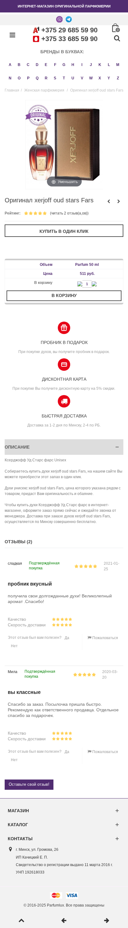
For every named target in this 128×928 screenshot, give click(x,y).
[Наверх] (21, 921)
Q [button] (37, 78)
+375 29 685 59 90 (69, 30)
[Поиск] (116, 38)
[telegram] (68, 19)
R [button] (46, 78)
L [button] (109, 65)
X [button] (99, 78)
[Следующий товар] (106, 921)
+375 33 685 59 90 (69, 39)
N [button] (10, 78)
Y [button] (108, 78)
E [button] (46, 65)
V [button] (82, 78)
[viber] (59, 19)
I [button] (81, 65)
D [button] (37, 65)
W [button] (91, 78)
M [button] (117, 65)
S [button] (55, 78)
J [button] (91, 65)
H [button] (72, 65)
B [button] (19, 65)
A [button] (10, 65)
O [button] (19, 78)
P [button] (28, 78)
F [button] (55, 65)
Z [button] (118, 78)
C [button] (28, 65)
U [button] (72, 78)
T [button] (64, 78)
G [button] (63, 65)
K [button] (99, 65)
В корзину (64, 295)
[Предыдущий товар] (64, 921)
